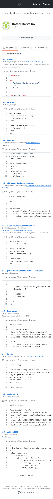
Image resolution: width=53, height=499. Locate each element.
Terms (8, 486)
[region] (26, 85)
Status (29, 486)
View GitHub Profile (26, 38)
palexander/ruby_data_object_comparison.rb (17, 230)
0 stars (33, 71)
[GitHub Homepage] (19, 492)
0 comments (23, 71)
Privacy (15, 486)
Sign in (36, 4)
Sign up (46, 4)
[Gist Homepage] (19, 4)
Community (38, 486)
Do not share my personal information (37, 489)
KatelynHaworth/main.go (35, 62)
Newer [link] (23, 475)
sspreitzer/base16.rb (33, 142)
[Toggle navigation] (3, 4)
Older (30, 475)
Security (22, 486)
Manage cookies (16, 489)
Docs (45, 486)
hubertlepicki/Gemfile (36, 356)
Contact (6, 489)
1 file (6, 109)
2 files (6, 71)
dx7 (3, 59)
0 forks (14, 71)
